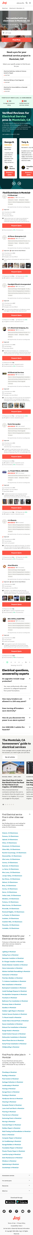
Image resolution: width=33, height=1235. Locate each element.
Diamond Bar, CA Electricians (12, 856)
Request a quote (9, 173)
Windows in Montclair (9, 1161)
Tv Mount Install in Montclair (11, 1017)
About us (4, 1191)
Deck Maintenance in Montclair (12, 1158)
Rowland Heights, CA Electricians (13, 912)
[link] (6, 167)
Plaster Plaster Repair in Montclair (13, 1151)
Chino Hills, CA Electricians (11, 849)
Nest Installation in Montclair (12, 985)
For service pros (7, 1181)
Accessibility (16, 1226)
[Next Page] (30, 662)
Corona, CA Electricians (10, 863)
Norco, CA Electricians (9, 892)
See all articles (10, 757)
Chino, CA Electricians (9, 843)
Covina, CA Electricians (10, 889)
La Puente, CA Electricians (11, 915)
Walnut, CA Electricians (10, 882)
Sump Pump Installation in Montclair (14, 1044)
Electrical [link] (5, 8)
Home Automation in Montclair (12, 968)
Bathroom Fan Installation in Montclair (15, 1001)
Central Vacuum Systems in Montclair (14, 1014)
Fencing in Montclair (9, 1089)
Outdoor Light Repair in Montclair (13, 1011)
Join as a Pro (20, 3)
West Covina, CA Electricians (11, 905)
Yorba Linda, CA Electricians (11, 895)
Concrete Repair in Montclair (11, 1125)
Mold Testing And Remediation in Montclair (16, 1131)
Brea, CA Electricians (9, 886)
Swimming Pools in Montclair (11, 1118)
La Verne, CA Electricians (10, 869)
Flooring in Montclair (9, 1112)
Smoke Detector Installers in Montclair (15, 965)
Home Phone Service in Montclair (13, 1040)
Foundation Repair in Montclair (12, 1148)
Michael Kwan (7, 776)
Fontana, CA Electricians (10, 902)
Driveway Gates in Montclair (11, 1004)
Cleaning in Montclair (9, 1102)
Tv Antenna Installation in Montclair (14, 981)
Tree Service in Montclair (10, 1115)
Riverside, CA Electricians (10, 909)
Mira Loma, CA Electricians (11, 872)
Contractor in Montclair (10, 975)
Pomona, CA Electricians (10, 836)
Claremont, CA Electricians (11, 846)
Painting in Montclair (9, 1095)
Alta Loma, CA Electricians (11, 859)
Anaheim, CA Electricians (10, 918)
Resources (5, 1186)
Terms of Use (11, 1223)
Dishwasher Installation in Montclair (14, 1037)
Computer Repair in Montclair (12, 1138)
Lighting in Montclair (9, 952)
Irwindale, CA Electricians (10, 928)
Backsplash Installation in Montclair (14, 988)
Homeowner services (8, 1175)
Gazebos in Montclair (9, 1008)
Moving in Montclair (8, 1121)
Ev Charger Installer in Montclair (13, 962)
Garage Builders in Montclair (11, 1145)
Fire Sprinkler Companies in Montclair (14, 994)
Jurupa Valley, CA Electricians (12, 876)
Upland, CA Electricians (10, 840)
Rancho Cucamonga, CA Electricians (14, 853)
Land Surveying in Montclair (11, 1154)
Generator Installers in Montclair (13, 958)
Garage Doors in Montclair (11, 1092)
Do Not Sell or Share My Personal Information (16, 1228)
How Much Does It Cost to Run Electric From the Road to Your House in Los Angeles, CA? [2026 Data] (13, 783)
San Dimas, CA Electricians (11, 879)
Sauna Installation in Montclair (12, 1024)
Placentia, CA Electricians (10, 925)
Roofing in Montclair (9, 1075)
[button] (4, 265)
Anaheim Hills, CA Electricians (12, 922)
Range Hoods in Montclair (10, 1031)
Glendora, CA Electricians (10, 899)
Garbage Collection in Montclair (12, 1082)
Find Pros (16, 40)
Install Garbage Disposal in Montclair (14, 991)
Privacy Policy (21, 1223)
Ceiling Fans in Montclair (10, 955)
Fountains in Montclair (9, 998)
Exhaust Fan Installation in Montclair (14, 1027)
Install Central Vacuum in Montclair (14, 1034)
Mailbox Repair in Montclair (11, 1128)
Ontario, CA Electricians (10, 833)
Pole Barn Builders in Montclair (12, 978)
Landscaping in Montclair (10, 1085)
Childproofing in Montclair (10, 1047)
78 (25, 662)
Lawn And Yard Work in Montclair (13, 1108)
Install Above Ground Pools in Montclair (15, 1021)
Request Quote (16, 226)
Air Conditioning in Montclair (11, 1141)
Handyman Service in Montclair (12, 1098)
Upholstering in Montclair (10, 1164)
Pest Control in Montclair (10, 1079)
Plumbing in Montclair (9, 1072)
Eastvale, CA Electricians (10, 866)
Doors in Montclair (8, 1135)
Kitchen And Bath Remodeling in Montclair (16, 971)
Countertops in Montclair (10, 1168)
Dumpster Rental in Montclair (12, 1105)
